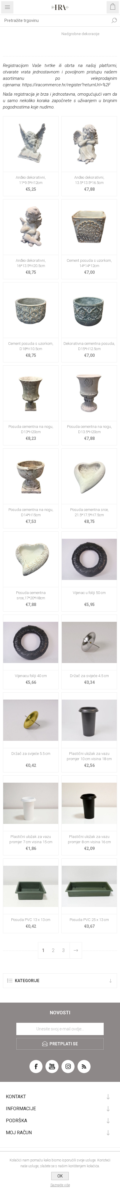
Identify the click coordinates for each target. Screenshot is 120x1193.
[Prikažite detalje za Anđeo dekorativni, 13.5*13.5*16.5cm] (89, 144)
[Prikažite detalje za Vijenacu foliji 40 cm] (30, 642)
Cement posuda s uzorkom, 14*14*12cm (89, 263)
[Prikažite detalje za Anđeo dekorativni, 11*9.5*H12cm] (30, 144)
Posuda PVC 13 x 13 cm (30, 919)
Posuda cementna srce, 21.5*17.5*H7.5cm (89, 512)
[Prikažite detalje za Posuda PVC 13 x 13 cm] (30, 886)
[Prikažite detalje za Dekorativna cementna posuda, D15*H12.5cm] (89, 310)
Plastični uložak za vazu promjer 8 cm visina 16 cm (89, 839)
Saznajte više (60, 1185)
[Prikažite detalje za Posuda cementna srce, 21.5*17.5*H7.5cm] (89, 476)
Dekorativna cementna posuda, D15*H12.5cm (89, 346)
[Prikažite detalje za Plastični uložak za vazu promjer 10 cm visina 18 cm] (89, 720)
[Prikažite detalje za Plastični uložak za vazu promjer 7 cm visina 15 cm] (30, 803)
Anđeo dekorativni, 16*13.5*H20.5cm (31, 263)
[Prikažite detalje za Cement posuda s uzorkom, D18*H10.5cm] (30, 310)
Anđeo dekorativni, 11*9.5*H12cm (31, 180)
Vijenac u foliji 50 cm (89, 593)
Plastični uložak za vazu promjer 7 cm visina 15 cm (30, 839)
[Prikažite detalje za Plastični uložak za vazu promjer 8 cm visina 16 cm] (89, 803)
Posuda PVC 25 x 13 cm (89, 919)
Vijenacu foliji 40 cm (31, 676)
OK (60, 1176)
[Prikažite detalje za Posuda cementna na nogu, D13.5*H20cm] (89, 393)
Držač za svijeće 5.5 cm (30, 753)
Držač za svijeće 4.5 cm (89, 676)
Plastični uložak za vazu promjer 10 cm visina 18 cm (89, 756)
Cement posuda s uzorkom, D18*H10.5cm (30, 346)
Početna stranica (35, 34)
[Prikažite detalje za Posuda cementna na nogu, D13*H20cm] (30, 393)
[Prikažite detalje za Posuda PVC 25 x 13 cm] (89, 886)
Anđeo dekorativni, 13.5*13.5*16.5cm (89, 180)
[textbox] (54, 20)
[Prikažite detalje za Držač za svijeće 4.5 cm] (89, 642)
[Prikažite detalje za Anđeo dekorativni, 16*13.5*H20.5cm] (30, 227)
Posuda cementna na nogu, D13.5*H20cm (89, 429)
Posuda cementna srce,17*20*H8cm (31, 595)
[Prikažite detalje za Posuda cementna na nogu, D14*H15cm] (30, 476)
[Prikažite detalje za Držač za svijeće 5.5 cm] (30, 720)
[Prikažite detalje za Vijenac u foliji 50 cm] (89, 559)
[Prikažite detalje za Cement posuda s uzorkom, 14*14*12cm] (89, 227)
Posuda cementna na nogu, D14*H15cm (30, 512)
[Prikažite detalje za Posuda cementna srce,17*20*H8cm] (30, 559)
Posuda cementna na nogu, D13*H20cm (30, 429)
